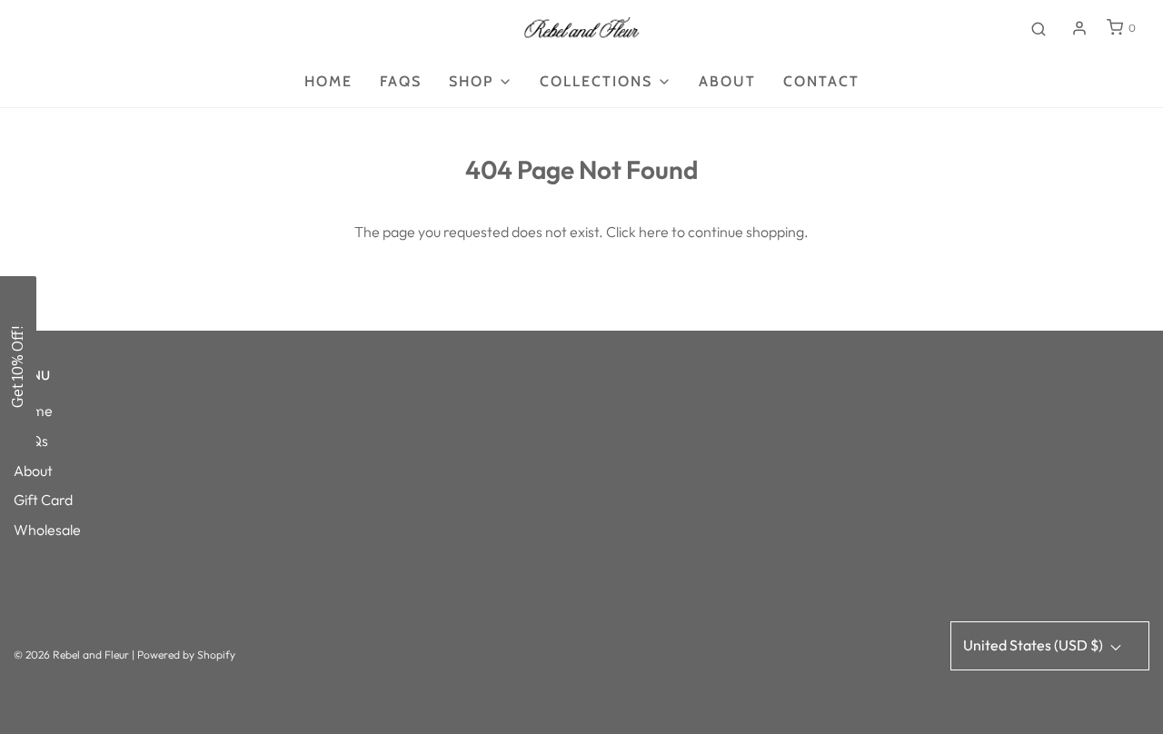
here (654, 232)
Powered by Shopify (186, 654)
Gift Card (43, 500)
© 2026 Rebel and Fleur (73, 654)
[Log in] (1079, 28)
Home (328, 81)
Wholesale (47, 530)
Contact (821, 81)
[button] (18, 367)
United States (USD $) (1034, 645)
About (727, 81)
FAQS (401, 81)
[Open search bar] (1038, 28)
